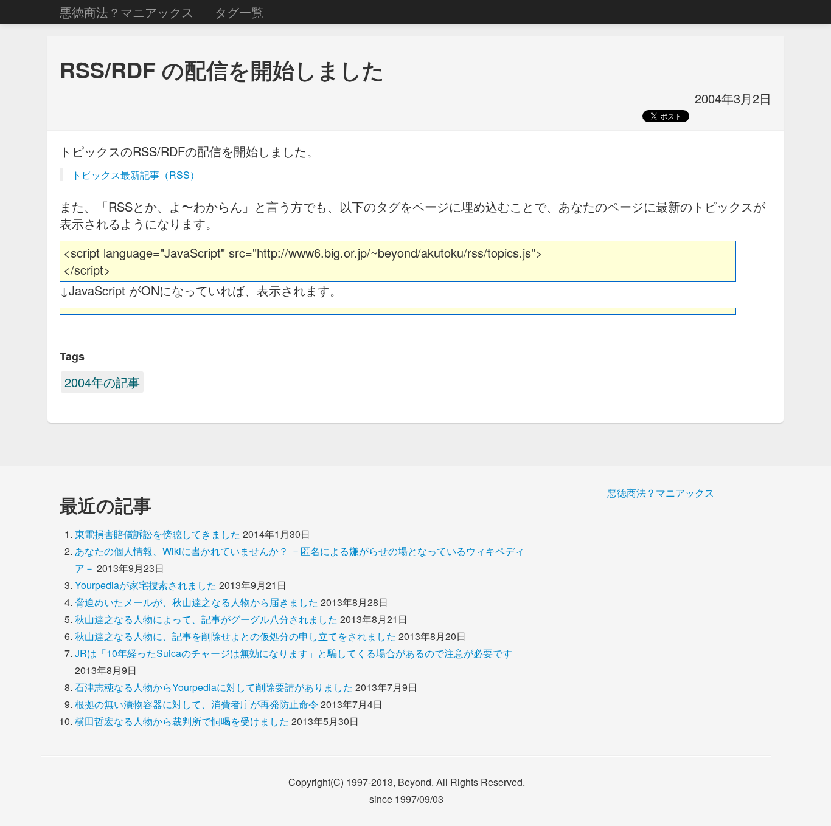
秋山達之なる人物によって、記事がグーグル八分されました (206, 619)
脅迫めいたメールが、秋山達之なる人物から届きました (196, 602)
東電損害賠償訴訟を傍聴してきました (157, 534)
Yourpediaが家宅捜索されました (146, 585)
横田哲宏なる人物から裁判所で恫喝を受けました (182, 721)
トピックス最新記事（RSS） (136, 175)
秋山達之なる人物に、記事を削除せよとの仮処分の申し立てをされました (235, 636)
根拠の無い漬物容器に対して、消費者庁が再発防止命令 (196, 704)
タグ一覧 (239, 12)
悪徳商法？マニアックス (126, 12)
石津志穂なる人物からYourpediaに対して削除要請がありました (214, 687)
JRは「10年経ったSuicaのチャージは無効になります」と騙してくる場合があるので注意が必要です (293, 653)
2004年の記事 (102, 382)
